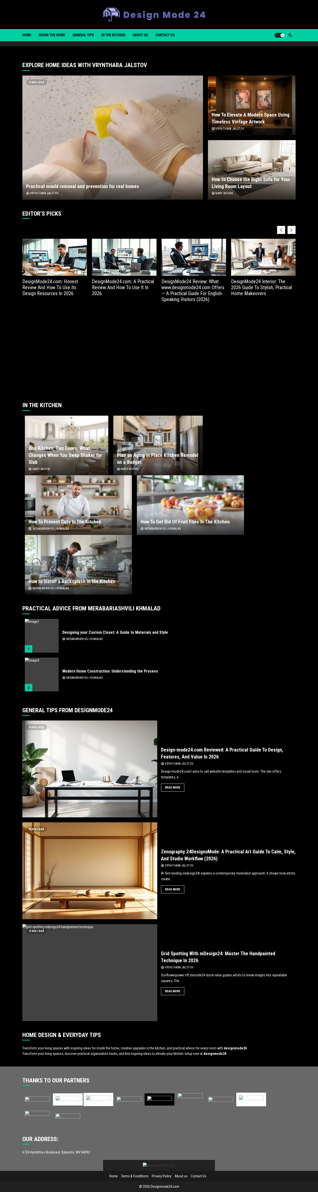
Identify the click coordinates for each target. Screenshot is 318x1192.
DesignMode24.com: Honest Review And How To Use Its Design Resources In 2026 (50, 287)
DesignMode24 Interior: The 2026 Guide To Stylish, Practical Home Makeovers (261, 287)
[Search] (290, 35)
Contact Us (165, 35)
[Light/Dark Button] (279, 35)
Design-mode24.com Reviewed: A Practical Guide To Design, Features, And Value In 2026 (89, 768)
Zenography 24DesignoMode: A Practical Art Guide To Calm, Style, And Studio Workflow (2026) (89, 870)
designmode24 (235, 1048)
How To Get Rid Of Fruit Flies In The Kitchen (190, 505)
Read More (172, 787)
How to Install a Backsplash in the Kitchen (78, 565)
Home (26, 35)
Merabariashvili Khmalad (50, 528)
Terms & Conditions (135, 1176)
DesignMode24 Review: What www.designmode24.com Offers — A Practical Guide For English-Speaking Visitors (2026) (192, 290)
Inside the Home (52, 35)
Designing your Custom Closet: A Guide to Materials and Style (42, 636)
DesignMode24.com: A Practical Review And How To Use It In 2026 (123, 287)
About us (140, 35)
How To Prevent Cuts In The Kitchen (78, 505)
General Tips (83, 35)
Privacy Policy (161, 1176)
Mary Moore (224, 193)
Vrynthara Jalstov (44, 193)
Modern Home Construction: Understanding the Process (42, 674)
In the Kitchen (113, 35)
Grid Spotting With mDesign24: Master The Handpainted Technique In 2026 (89, 972)
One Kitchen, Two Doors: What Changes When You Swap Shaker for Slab (65, 455)
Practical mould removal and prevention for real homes (112, 138)
